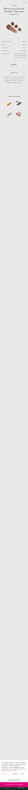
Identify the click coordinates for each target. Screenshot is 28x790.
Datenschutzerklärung (11, 770)
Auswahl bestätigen (14, 780)
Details (22, 773)
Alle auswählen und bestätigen (14, 784)
